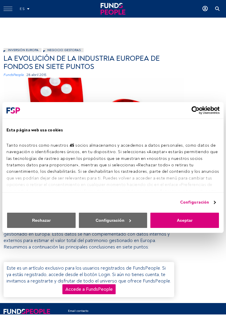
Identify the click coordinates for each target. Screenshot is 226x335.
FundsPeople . (15, 75)
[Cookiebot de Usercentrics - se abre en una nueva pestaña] (194, 110)
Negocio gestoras (64, 50)
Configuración (194, 202)
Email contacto (78, 311)
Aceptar (184, 220)
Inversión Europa (23, 50)
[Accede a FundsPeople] (205, 8)
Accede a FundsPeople (89, 289)
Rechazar (41, 220)
